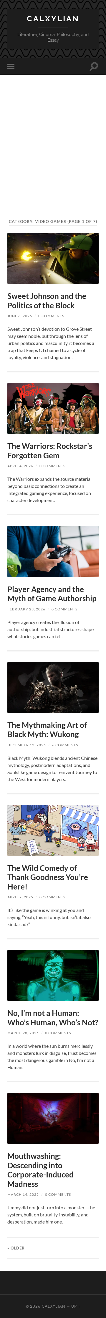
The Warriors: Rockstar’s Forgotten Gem (49, 450)
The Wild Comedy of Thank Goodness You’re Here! (47, 877)
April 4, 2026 (20, 466)
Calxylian (53, 18)
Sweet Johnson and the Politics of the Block (46, 300)
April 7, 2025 (20, 897)
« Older (16, 1248)
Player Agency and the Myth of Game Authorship (52, 593)
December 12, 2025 (26, 745)
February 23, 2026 (26, 609)
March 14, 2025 (23, 1194)
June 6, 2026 (19, 316)
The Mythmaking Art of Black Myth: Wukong (47, 729)
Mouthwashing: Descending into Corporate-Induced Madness (40, 1170)
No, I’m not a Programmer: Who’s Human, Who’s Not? (52, 1017)
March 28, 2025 (23, 1033)
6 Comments (65, 745)
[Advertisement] (53, 157)
